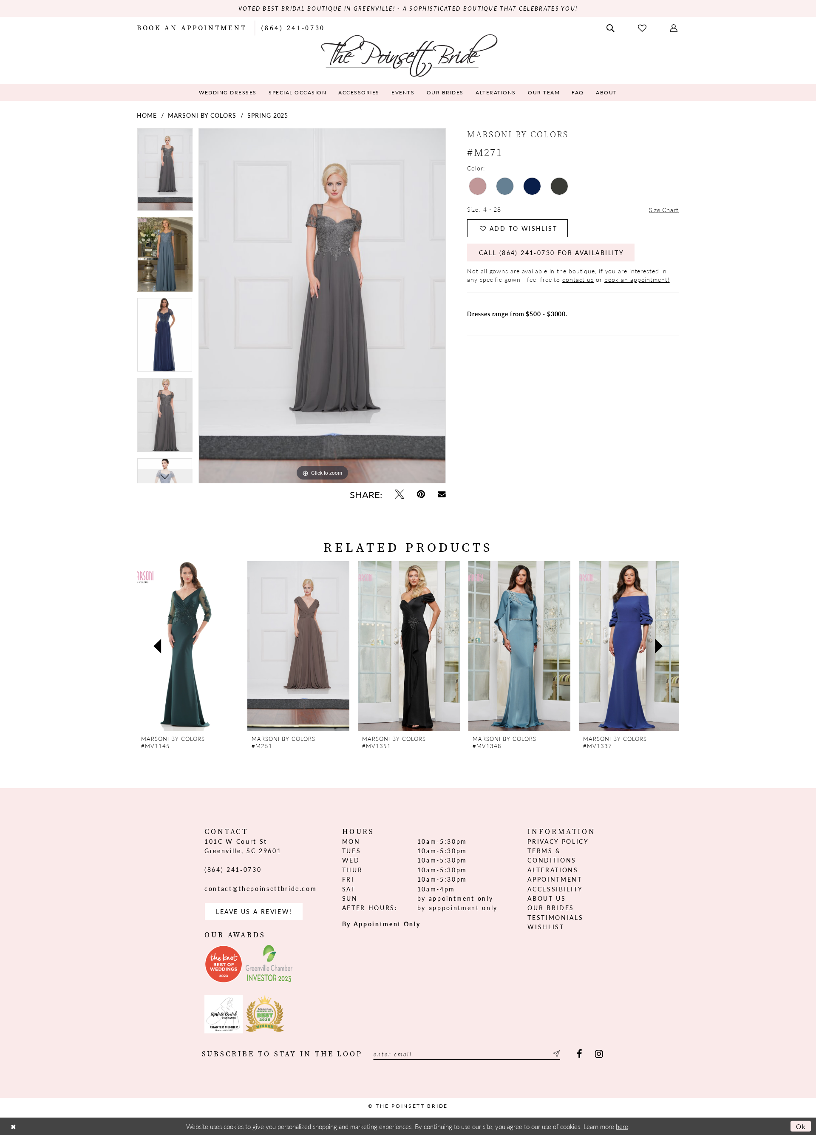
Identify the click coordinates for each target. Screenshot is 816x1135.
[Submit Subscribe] (555, 1054)
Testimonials (555, 917)
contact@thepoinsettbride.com (260, 888)
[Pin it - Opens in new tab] (420, 494)
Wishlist (545, 926)
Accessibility (555, 889)
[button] (674, 27)
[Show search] (611, 27)
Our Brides (550, 907)
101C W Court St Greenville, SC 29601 (242, 846)
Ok (801, 1126)
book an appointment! (637, 279)
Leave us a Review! (254, 911)
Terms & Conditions (551, 855)
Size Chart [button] (664, 209)
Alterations (552, 869)
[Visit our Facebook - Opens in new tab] (579, 1054)
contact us (578, 279)
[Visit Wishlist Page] (643, 27)
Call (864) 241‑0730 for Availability (551, 252)
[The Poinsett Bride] (408, 54)
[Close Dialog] (13, 1126)
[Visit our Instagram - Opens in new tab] (599, 1054)
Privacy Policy (558, 841)
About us (546, 898)
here (622, 1126)
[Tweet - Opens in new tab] (399, 494)
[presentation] (188, 646)
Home (147, 115)
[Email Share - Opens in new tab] (441, 494)
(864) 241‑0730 (232, 869)
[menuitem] (192, 27)
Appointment (554, 879)
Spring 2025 (267, 115)
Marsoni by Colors (202, 115)
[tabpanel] (165, 173)
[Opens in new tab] (223, 964)
